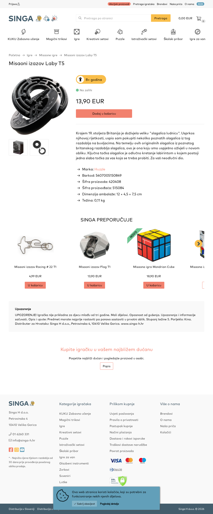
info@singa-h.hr (23, 440)
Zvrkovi (64, 469)
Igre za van (67, 457)
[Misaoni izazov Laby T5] (39, 105)
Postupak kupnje (121, 426)
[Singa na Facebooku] (11, 449)
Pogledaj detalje (109, 503)
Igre (29, 55)
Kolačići (165, 432)
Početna (14, 55)
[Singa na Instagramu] (16, 449)
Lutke (63, 482)
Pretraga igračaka (143, 4)
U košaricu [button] (35, 285)
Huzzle (99, 169)
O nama (189, 4)
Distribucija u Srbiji (48, 508)
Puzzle (63, 438)
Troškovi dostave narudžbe (128, 444)
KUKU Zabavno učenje (75, 413)
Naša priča (176, 4)
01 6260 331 (20, 434)
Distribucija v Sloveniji (22, 508)
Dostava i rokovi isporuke (127, 438)
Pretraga (160, 18)
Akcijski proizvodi (119, 4)
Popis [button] (106, 366)
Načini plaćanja (121, 432)
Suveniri (65, 476)
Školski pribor (68, 451)
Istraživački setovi (71, 444)
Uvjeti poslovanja (122, 413)
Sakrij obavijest (85, 503)
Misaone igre (48, 55)
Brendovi (162, 4)
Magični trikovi (69, 420)
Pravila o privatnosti (124, 420)
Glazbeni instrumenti (74, 463)
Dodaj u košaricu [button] (104, 113)
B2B (200, 4)
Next (198, 243)
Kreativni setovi (70, 432)
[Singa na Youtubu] (22, 449)
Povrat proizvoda (122, 451)
